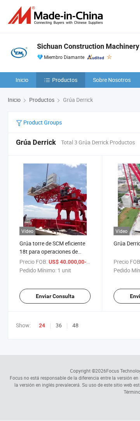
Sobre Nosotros (112, 79)
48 (75, 325)
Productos (64, 79)
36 (59, 325)
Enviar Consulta (55, 296)
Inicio (22, 79)
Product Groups (42, 122)
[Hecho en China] (57, 15)
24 (42, 325)
